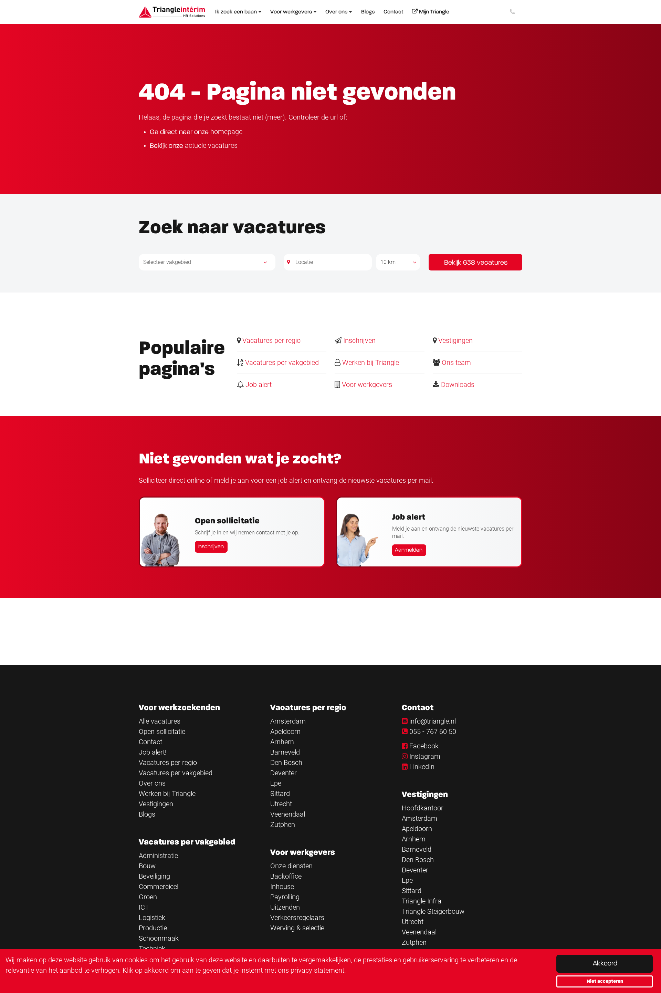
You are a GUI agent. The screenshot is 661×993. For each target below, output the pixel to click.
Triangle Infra (421, 901)
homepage (226, 131)
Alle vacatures (159, 721)
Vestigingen (455, 340)
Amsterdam (288, 721)
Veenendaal (287, 814)
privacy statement (317, 970)
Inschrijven (359, 340)
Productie (153, 928)
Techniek (152, 948)
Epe (275, 783)
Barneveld (285, 752)
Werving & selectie (297, 928)
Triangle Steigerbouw (433, 911)
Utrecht (281, 804)
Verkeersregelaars (297, 917)
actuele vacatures (211, 145)
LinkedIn (421, 766)
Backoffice (286, 876)
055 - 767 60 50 (432, 731)
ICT (144, 907)
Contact (150, 742)
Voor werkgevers (366, 384)
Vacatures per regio (271, 340)
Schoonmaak (159, 938)
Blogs (147, 814)
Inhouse (282, 886)
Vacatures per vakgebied (281, 362)
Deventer (283, 773)
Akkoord (605, 963)
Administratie (158, 855)
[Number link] (513, 12)
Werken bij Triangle (369, 362)
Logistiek (152, 917)
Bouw (147, 866)
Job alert (258, 384)
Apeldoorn (285, 731)
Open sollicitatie (162, 731)
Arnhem (282, 742)
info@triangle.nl (432, 721)
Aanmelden (408, 550)
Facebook (424, 746)
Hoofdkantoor (422, 808)
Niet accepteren (605, 981)
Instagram (424, 756)
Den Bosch (286, 762)
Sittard (280, 793)
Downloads (456, 384)
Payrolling (285, 897)
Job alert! (153, 752)
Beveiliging (154, 876)
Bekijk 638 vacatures (475, 262)
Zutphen (282, 824)
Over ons (152, 783)
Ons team (455, 362)
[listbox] (398, 262)
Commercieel (158, 886)
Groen (148, 897)
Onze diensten (291, 866)
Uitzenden (285, 907)
